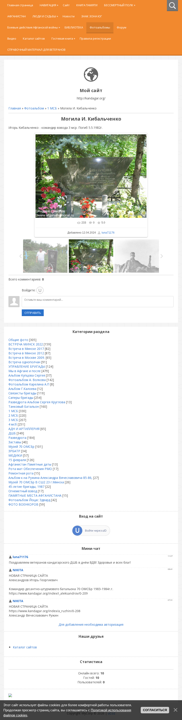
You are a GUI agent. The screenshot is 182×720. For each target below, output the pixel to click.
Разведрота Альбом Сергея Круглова (36, 402)
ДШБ (12, 433)
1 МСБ (52, 108)
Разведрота (17, 438)
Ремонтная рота (21, 473)
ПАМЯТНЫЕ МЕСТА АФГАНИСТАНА (34, 495)
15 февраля (17, 460)
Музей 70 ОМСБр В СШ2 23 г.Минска (36, 482)
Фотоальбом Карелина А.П (28, 384)
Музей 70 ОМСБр (21, 446)
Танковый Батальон (23, 406)
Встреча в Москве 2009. (26, 357)
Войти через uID (96, 530)
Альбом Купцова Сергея (26, 375)
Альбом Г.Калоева (22, 389)
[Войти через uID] (40, 290)
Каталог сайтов (25, 647)
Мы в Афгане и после (24, 371)
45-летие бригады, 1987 (26, 486)
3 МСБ (13, 420)
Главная (14, 108)
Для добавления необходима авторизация (91, 624)
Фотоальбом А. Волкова (27, 380)
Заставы (14, 442)
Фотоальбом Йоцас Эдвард (29, 500)
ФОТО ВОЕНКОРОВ (23, 504)
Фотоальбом (34, 108)
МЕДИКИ (15, 455)
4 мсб (12, 424)
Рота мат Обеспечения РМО (30, 469)
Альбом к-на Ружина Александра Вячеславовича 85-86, (50, 478)
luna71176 (108, 232)
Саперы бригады (20, 397)
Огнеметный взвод (22, 491)
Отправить (32, 313)
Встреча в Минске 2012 (26, 353)
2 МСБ (13, 415)
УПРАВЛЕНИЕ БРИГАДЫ (26, 366)
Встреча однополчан (24, 362)
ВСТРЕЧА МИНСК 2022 (25, 344)
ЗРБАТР (14, 451)
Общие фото (18, 340)
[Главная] (91, 80)
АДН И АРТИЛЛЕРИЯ (24, 429)
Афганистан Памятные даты (29, 464)
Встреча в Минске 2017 (26, 349)
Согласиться (155, 710)
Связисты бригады (22, 393)
